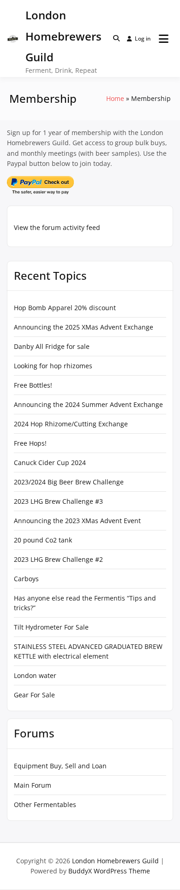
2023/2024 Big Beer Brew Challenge (69, 481)
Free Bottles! (33, 385)
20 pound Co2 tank (43, 540)
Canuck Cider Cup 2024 (50, 462)
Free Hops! (30, 443)
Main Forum (32, 785)
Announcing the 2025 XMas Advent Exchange (83, 327)
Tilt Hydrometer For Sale (51, 627)
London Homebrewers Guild (63, 36)
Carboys (26, 578)
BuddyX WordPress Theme (109, 870)
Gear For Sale (34, 694)
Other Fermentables (45, 804)
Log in (143, 38)
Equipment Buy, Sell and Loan (60, 765)
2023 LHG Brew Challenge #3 (58, 501)
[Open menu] (163, 39)
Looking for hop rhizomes (53, 365)
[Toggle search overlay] (116, 38)
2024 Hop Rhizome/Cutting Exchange (71, 423)
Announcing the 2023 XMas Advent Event (77, 520)
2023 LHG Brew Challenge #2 (58, 559)
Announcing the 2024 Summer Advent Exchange (88, 404)
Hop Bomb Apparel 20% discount (65, 307)
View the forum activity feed (57, 227)
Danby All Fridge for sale (52, 346)
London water (35, 675)
